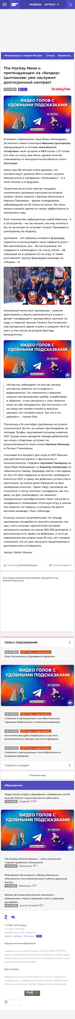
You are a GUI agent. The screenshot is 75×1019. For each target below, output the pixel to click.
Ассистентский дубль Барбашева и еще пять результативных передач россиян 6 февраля (31, 737)
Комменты (64, 55)
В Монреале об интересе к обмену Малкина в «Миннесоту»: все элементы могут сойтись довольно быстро (36, 879)
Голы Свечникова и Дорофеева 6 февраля (30, 656)
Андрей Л (26, 801)
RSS (39, 936)
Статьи (50, 55)
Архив (8, 936)
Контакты (29, 936)
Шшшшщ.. (26, 865)
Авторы (17, 936)
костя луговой (30, 905)
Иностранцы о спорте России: (23, 55)
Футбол (50, 4)
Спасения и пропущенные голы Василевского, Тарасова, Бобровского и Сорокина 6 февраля (32, 720)
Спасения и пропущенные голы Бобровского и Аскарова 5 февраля (33, 754)
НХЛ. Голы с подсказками (35, 652)
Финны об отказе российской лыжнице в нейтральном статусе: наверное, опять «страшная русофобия (34, 898)
